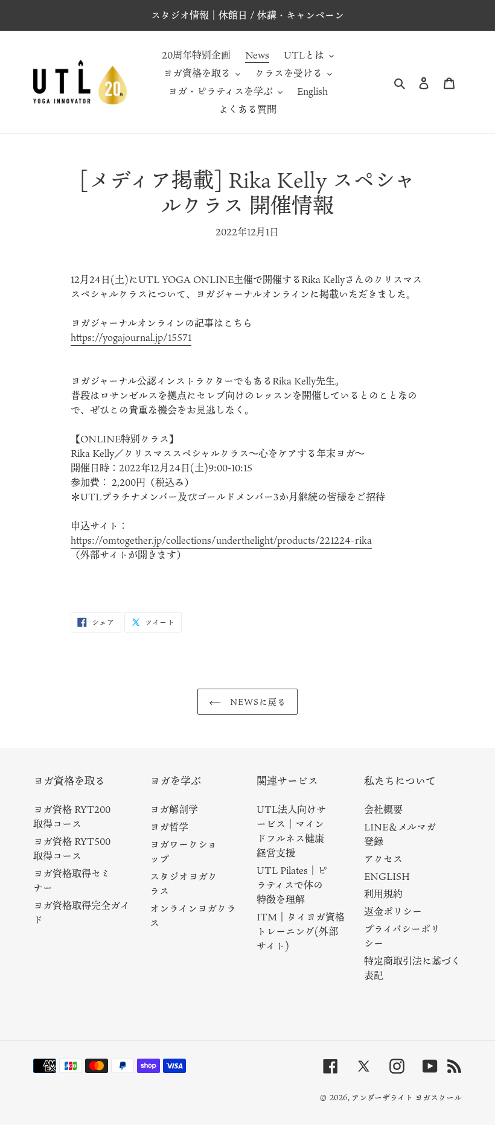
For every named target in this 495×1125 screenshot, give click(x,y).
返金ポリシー (393, 911)
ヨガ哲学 (169, 827)
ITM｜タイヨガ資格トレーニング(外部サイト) (301, 931)
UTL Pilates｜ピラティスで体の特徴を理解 (292, 885)
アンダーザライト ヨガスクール (406, 1097)
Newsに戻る (257, 701)
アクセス (383, 859)
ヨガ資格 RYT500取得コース (71, 848)
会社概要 (383, 809)
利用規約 (383, 894)
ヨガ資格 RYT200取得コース (71, 816)
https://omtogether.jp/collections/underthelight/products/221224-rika (221, 540)
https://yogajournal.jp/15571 (131, 337)
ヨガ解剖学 (174, 809)
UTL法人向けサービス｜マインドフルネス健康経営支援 (291, 831)
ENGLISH (387, 876)
